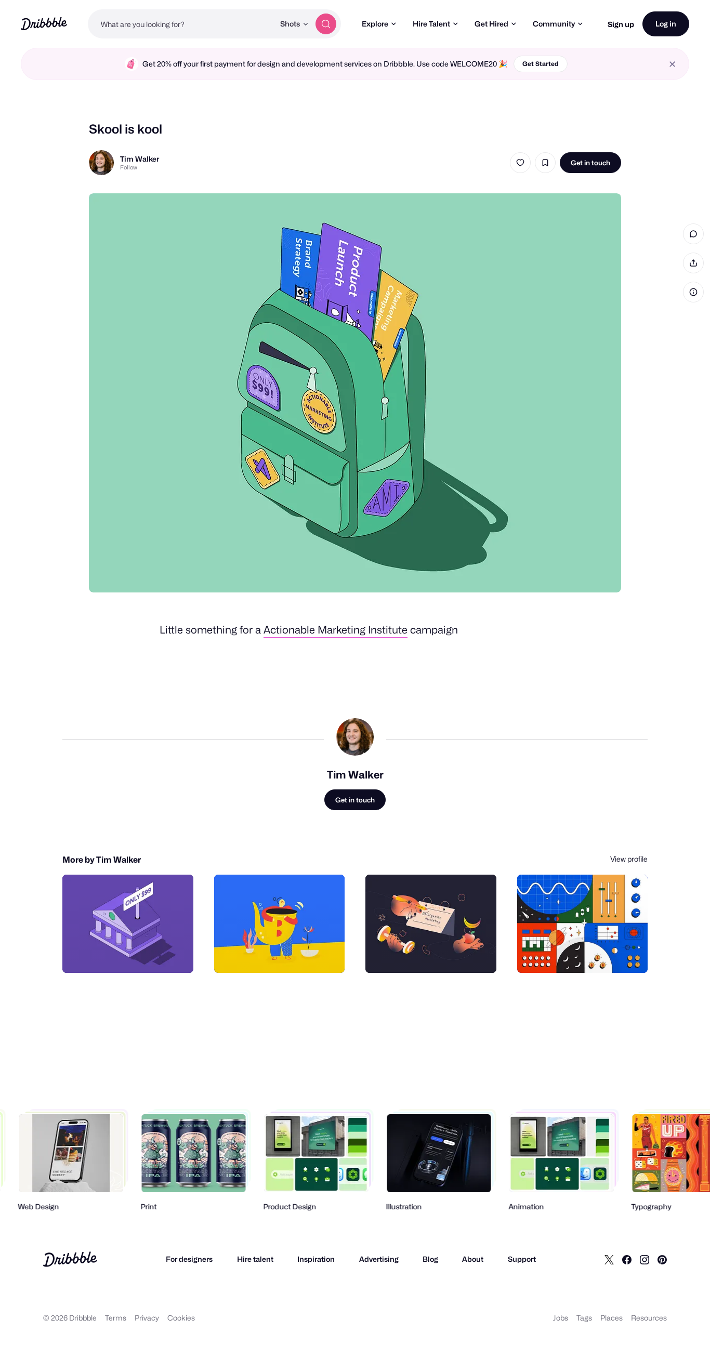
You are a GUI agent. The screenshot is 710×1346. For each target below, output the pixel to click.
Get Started (540, 64)
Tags (584, 1317)
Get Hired (491, 23)
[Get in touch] (132, 953)
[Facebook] (627, 1259)
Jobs (560, 1317)
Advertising (379, 1259)
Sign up (621, 24)
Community (554, 23)
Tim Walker (139, 158)
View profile (629, 858)
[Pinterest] (662, 1259)
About (472, 1259)
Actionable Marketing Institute (335, 630)
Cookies (181, 1317)
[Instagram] (644, 1259)
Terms (115, 1317)
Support (522, 1259)
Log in (665, 23)
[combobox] (181, 24)
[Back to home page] (44, 23)
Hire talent (255, 1259)
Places (611, 1317)
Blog (430, 1259)
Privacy (147, 1317)
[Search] (325, 24)
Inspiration (316, 1259)
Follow (128, 167)
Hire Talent (431, 23)
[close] (672, 64)
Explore (375, 23)
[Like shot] (520, 162)
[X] (609, 1259)
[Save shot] (545, 162)
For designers (189, 1259)
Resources (649, 1317)
